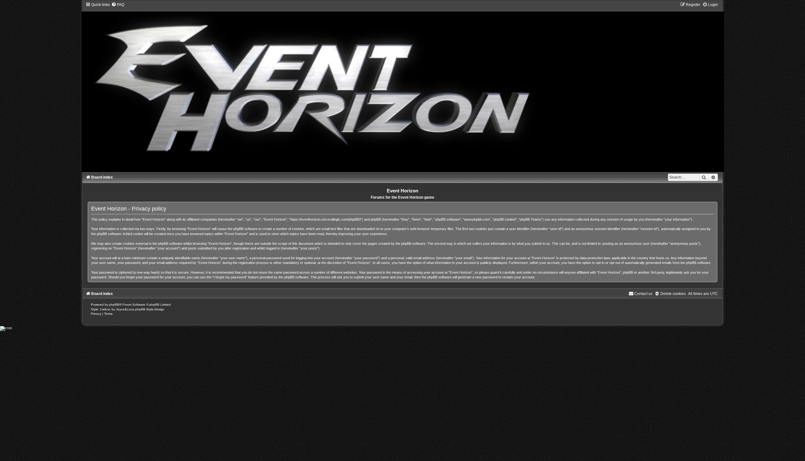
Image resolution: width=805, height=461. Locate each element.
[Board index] (402, 87)
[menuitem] (117, 5)
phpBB (114, 304)
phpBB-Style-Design (149, 309)
